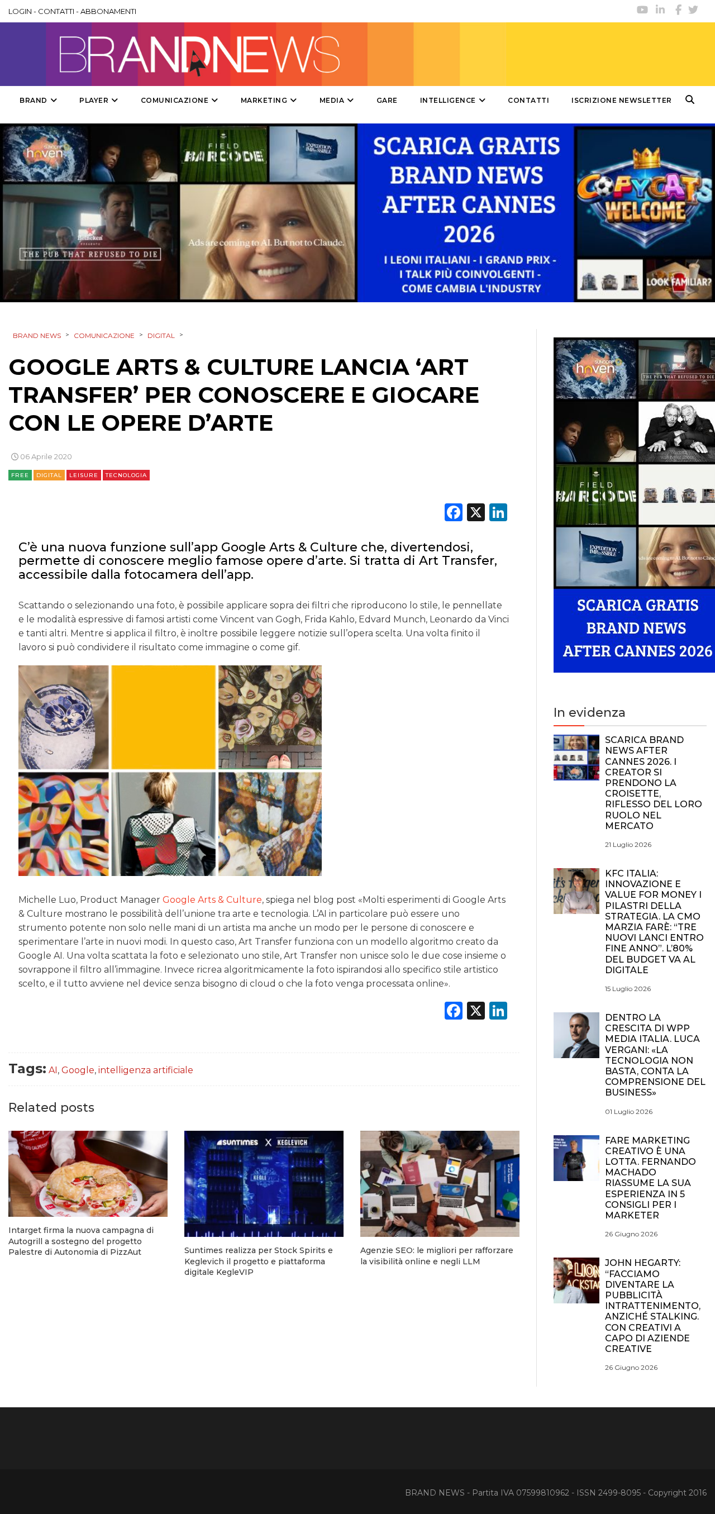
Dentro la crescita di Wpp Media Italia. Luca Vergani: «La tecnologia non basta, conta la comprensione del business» (655, 1055)
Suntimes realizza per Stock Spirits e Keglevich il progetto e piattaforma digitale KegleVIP (258, 1261)
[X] (476, 513)
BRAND (33, 100)
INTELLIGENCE (448, 100)
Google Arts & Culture (212, 899)
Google (77, 1070)
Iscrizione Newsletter (621, 100)
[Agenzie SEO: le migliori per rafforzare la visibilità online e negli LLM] (439, 1184)
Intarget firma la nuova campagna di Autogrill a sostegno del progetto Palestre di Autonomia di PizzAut (81, 1241)
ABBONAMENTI (108, 11)
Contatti (528, 100)
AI (53, 1070)
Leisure (83, 475)
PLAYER (93, 100)
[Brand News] (253, 54)
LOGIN (20, 11)
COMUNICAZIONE (175, 100)
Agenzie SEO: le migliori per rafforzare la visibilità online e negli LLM (436, 1256)
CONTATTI (56, 11)
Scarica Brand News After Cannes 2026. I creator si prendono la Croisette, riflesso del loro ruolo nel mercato (653, 783)
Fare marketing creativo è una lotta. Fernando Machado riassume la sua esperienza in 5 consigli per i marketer (650, 1178)
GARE (387, 100)
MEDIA (332, 100)
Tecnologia (126, 475)
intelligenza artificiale (145, 1070)
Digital (49, 475)
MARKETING (264, 100)
